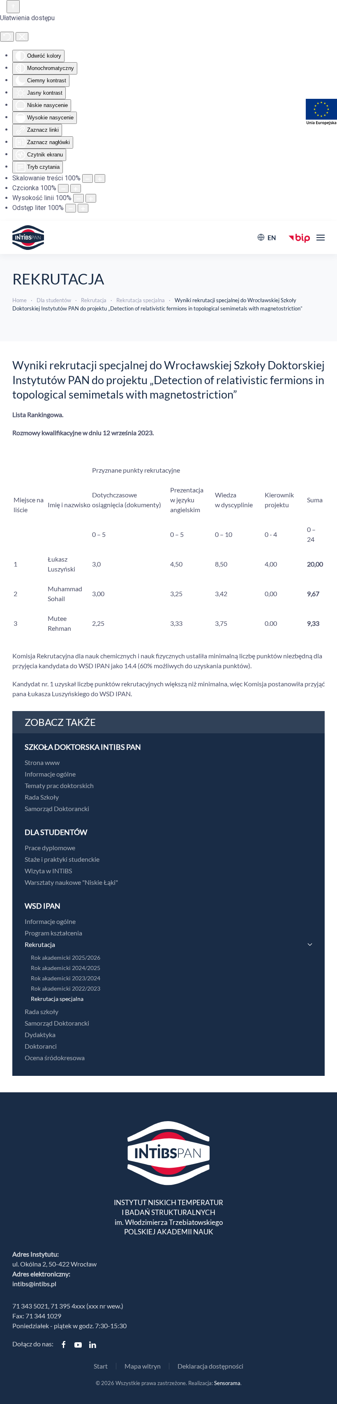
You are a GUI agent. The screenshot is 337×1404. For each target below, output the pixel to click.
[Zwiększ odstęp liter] (83, 208)
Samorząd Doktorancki (57, 808)
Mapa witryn (143, 1366)
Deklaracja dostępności (210, 1366)
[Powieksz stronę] (100, 178)
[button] (320, 237)
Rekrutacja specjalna (57, 998)
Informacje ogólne (50, 774)
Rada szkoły (41, 1011)
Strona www (42, 762)
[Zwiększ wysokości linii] (90, 198)
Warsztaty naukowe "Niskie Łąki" (71, 882)
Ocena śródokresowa (55, 1057)
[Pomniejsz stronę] (87, 178)
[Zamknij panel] (22, 36)
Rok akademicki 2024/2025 (65, 967)
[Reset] (7, 37)
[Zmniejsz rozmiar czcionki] (63, 188)
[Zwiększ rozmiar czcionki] (75, 188)
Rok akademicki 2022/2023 (65, 988)
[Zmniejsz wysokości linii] (78, 198)
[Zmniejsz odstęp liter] (70, 208)
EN (272, 237)
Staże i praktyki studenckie (62, 859)
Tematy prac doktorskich (59, 785)
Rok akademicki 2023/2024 (65, 978)
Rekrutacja (40, 944)
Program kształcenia (53, 933)
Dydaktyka (40, 1034)
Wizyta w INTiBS (48, 871)
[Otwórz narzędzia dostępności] (13, 6)
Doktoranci (41, 1046)
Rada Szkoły (42, 797)
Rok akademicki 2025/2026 (65, 957)
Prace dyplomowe (50, 847)
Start (101, 1366)
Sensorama (227, 1383)
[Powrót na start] (28, 237)
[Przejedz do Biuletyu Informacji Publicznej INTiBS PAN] (299, 237)
